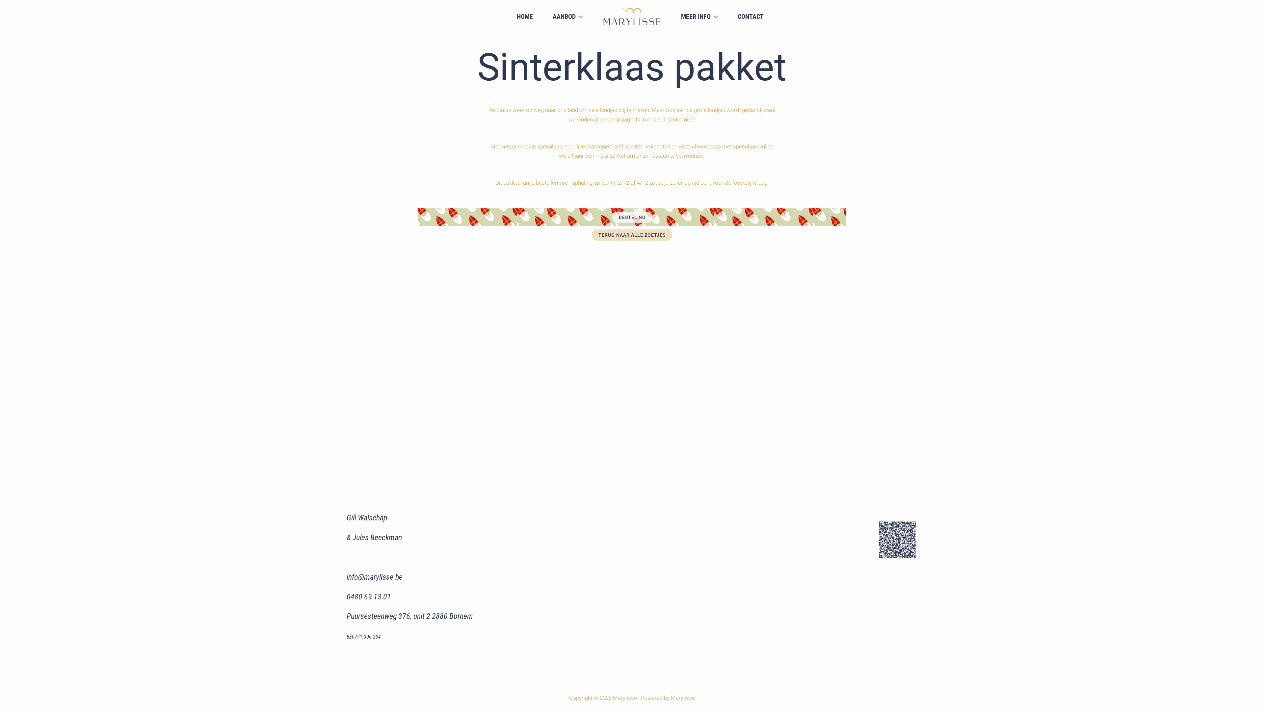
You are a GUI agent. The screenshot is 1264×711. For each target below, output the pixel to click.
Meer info (696, 16)
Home (525, 16)
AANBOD (564, 16)
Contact (751, 16)
